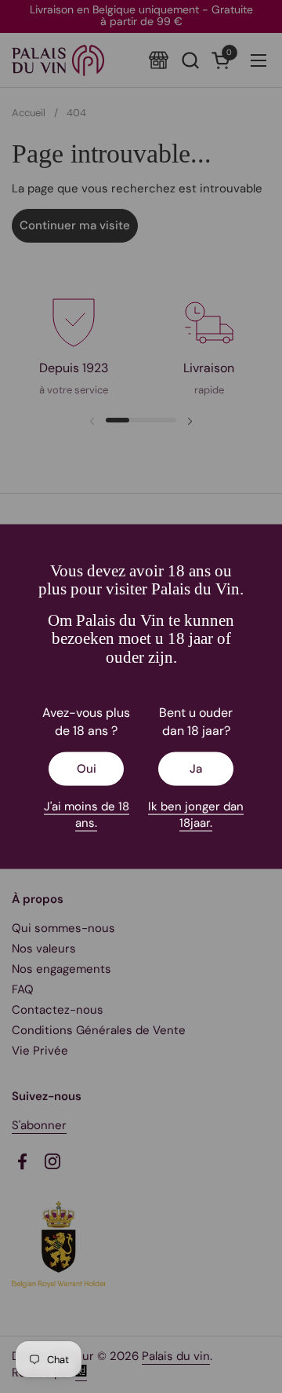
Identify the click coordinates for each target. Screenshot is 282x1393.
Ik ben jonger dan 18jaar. (196, 814)
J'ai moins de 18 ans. (86, 814)
